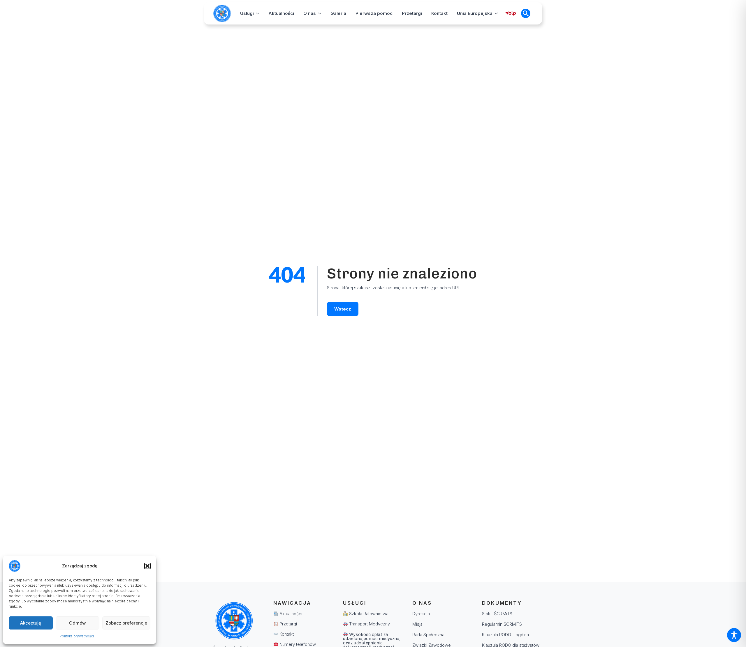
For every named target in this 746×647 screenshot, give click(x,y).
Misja (417, 624)
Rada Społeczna (428, 634)
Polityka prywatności (76, 636)
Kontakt (439, 13)
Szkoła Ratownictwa (368, 613)
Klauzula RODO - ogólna (505, 634)
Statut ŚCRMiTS (497, 613)
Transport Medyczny (369, 624)
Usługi (247, 13)
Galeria (338, 13)
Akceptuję (30, 623)
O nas (309, 13)
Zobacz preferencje (126, 623)
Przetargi (412, 13)
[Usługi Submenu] (257, 13)
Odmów (77, 623)
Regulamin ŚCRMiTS (502, 624)
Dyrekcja (421, 613)
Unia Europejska (474, 13)
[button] (147, 566)
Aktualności (281, 13)
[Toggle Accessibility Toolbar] (734, 635)
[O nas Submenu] (319, 13)
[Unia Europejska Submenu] (496, 13)
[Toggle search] (525, 13)
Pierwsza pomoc (374, 13)
